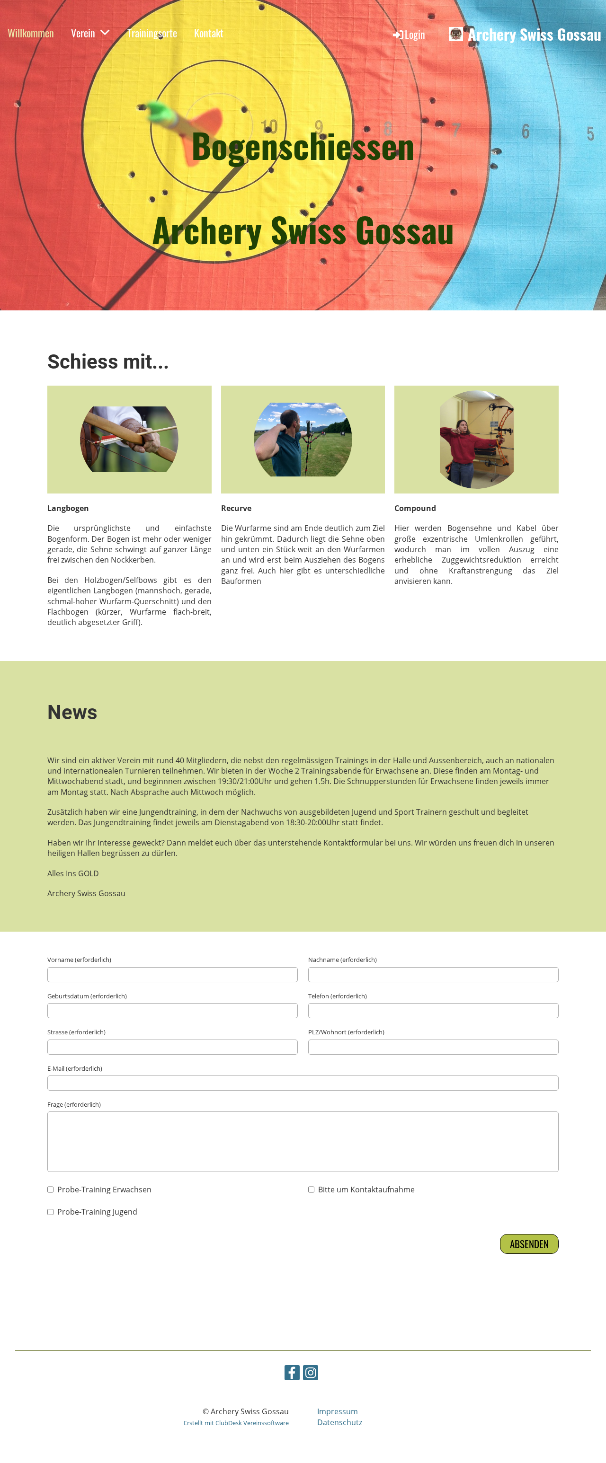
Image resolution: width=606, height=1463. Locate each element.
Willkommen (31, 32)
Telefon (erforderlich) (337, 996)
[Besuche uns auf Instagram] (310, 1374)
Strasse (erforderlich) (76, 1032)
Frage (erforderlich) (74, 1104)
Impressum (337, 1411)
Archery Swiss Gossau (534, 34)
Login (415, 34)
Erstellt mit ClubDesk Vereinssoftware (236, 1423)
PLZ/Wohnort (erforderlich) (346, 1032)
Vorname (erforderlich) (79, 959)
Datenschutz (339, 1422)
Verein (83, 32)
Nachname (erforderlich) (342, 959)
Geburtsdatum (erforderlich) (87, 996)
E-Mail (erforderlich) (74, 1068)
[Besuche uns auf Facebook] (292, 1374)
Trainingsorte (152, 32)
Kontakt (208, 32)
